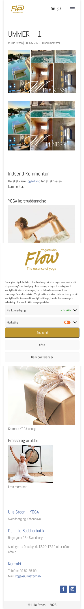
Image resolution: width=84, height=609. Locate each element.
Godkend (42, 332)
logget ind (33, 181)
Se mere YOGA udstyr (22, 428)
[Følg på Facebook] (63, 589)
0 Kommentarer (51, 43)
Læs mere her (17, 486)
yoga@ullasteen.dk (28, 576)
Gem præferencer (42, 357)
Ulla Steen (17, 43)
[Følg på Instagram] (72, 589)
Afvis (42, 345)
